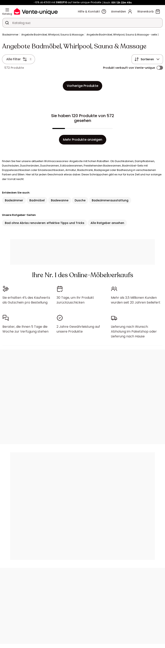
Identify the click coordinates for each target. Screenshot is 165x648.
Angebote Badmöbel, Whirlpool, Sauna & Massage (52, 34)
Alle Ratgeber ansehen (107, 223)
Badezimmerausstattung (110, 200)
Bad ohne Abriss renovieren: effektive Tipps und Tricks (44, 223)
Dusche (80, 200)
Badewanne (59, 200)
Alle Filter (13, 59)
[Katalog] (7, 9)
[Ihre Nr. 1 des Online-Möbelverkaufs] (36, 11)
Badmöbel (37, 200)
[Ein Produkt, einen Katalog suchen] (7, 22)
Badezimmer (10, 34)
